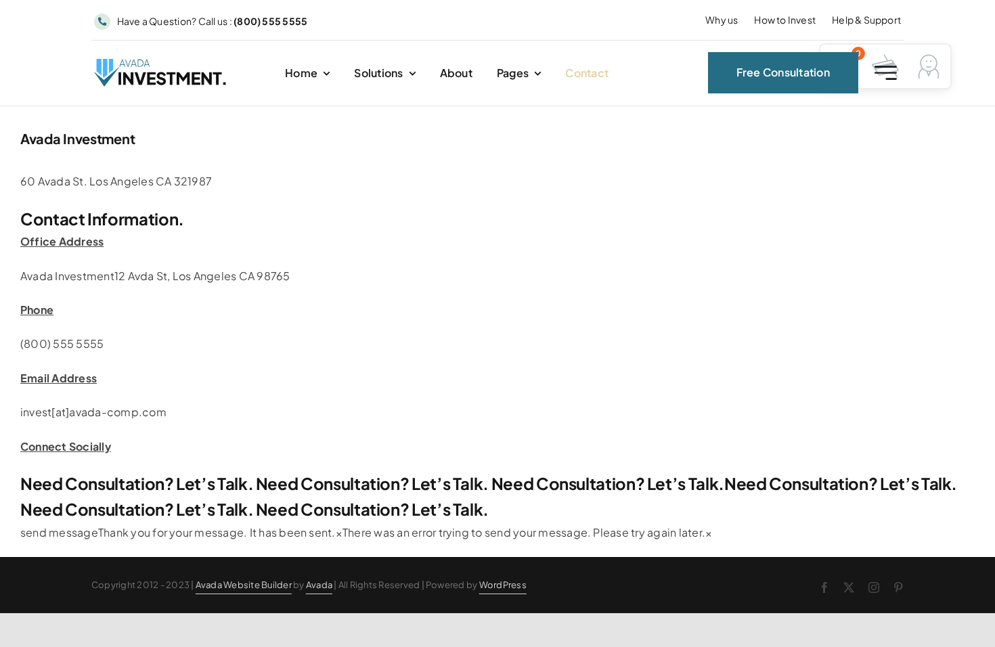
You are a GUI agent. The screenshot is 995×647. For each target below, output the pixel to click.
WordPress (503, 584)
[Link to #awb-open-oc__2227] (886, 73)
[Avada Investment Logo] (161, 64)
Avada (319, 584)
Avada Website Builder (244, 584)
